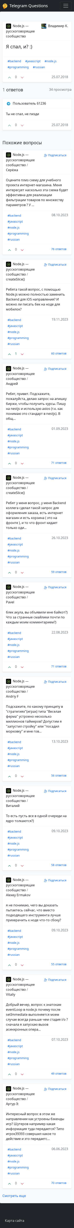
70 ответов (58, 1183)
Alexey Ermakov (18, 895)
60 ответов (58, 353)
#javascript (32, 61)
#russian (39, 67)
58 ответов (58, 865)
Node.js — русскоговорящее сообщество (20, 31)
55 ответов (58, 964)
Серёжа (12, 170)
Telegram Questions (28, 5)
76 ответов (58, 249)
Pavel (10, 602)
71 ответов (58, 463)
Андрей (12, 383)
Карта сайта (14, 1220)
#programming (18, 67)
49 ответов (58, 1073)
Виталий (13, 805)
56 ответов (58, 775)
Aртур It (12, 1104)
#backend (14, 61)
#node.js (51, 61)
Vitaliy (10, 994)
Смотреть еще (14, 1195)
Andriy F (12, 696)
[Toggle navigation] (66, 6)
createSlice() (15, 279)
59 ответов (58, 572)
